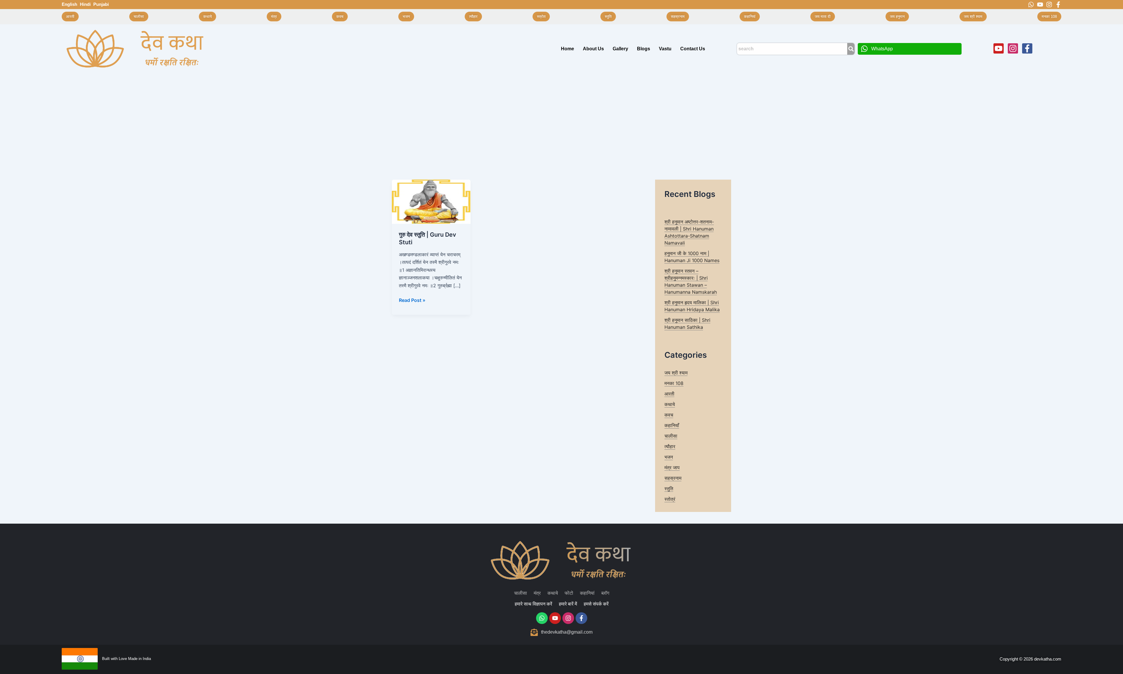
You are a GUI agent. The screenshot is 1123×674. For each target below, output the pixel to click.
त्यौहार (669, 446)
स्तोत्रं (669, 499)
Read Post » (412, 299)
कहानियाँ (671, 425)
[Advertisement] (561, 117)
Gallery (620, 48)
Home (567, 48)
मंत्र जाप (672, 467)
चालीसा (670, 436)
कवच (668, 415)
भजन (668, 457)
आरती (669, 394)
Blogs (643, 48)
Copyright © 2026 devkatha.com (1030, 658)
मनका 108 (673, 383)
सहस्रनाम (672, 478)
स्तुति (668, 488)
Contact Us (692, 48)
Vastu (665, 48)
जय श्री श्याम (676, 373)
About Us (593, 48)
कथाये (669, 404)
